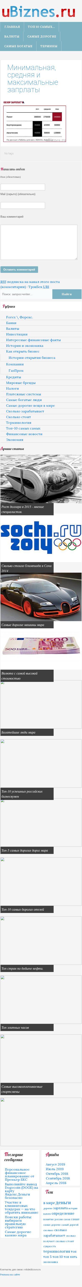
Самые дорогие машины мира (22, 624)
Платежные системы (23, 394)
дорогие (47, 1208)
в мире (49, 1203)
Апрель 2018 (56, 1183)
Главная (12, 27)
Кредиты (13, 377)
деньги (63, 1202)
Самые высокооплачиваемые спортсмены (21, 1089)
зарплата (60, 1208)
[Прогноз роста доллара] (41, 502)
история (73, 1208)
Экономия (14, 440)
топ (74, 1251)
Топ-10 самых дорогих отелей (22, 909)
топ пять (70, 1257)
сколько (48, 1230)
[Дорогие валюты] (41, 668)
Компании (15, 364)
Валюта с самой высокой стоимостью (19, 675)
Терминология (18, 422)
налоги (47, 1213)
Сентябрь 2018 (58, 1178)
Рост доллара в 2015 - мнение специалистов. (22, 509)
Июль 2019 (55, 1169)
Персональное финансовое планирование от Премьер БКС (19, 1174)
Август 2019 (55, 1164)
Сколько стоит (18, 417)
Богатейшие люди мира (18, 732)
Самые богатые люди (24, 400)
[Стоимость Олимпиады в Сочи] (41, 561)
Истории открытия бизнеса (32, 357)
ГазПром (16, 370)
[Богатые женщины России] (41, 786)
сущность (49, 1246)
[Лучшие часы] (41, 1022)
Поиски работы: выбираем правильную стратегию (18, 1222)
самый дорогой (69, 1224)
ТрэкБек (38, 287)
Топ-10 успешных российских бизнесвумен (21, 793)
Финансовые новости (24, 434)
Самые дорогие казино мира (18, 1233)
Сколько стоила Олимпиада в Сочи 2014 (26, 568)
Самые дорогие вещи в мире (30, 405)
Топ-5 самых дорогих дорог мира (24, 850)
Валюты (11, 36)
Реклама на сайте (10, 1274)
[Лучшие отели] (41, 904)
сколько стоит (65, 1241)
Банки (11, 323)
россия (59, 1219)
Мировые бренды (21, 383)
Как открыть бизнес (23, 351)
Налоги (12, 388)
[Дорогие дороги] (41, 845)
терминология (56, 1251)
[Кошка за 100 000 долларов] (41, 1145)
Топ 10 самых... (41, 27)
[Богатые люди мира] (41, 727)
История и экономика (24, 345)
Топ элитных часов (15, 1027)
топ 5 (47, 1257)
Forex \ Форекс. (19, 317)
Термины (48, 46)
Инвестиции (17, 334)
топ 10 (58, 1257)
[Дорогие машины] (41, 620)
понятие (48, 1219)
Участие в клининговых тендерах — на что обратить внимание (21, 1207)
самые (75, 1219)
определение (63, 1213)
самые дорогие (52, 1224)
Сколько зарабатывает (25, 411)
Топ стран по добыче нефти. (22, 968)
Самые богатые (18, 46)
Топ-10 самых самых (23, 428)
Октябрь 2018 (57, 1173)
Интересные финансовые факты (33, 340)
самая (66, 1219)
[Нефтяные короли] (41, 963)
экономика (50, 1262)
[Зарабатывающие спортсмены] (41, 1082)
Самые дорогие (41, 36)
